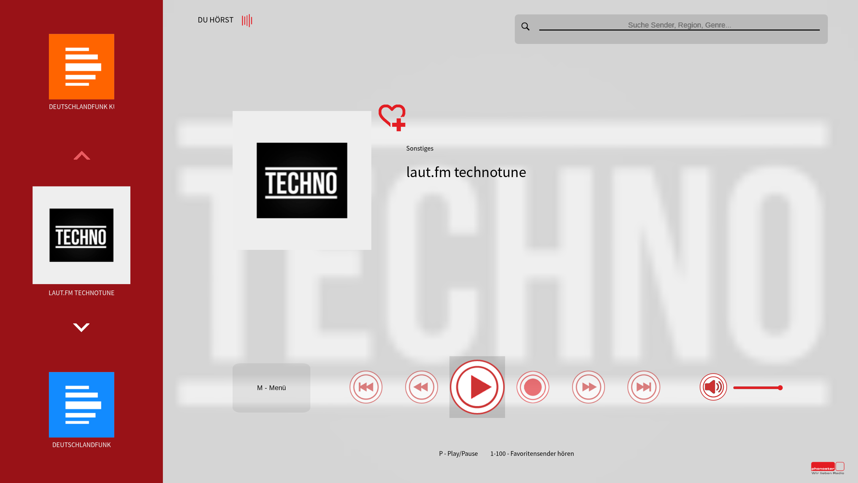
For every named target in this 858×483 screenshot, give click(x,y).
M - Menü (271, 387)
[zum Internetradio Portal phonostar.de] (828, 473)
